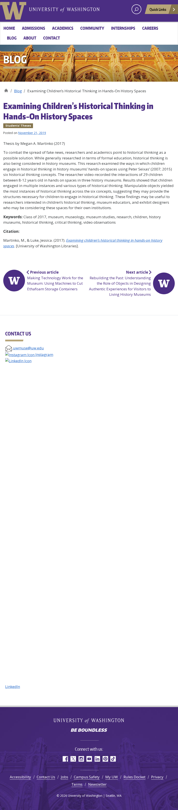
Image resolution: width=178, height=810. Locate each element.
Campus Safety (87, 776)
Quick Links (158, 9)
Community (92, 28)
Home (9, 28)
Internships (123, 28)
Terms (76, 784)
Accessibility (20, 776)
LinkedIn (12, 686)
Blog (11, 38)
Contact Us (46, 776)
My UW (111, 776)
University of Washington (14, 10)
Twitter (73, 759)
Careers (150, 28)
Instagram (44, 354)
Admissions (33, 28)
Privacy (157, 776)
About (29, 38)
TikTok (113, 759)
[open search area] (136, 9)
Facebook (65, 759)
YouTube (89, 759)
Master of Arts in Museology (6, 89)
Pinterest (105, 759)
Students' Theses (18, 125)
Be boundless (89, 730)
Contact (51, 38)
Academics (62, 28)
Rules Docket (134, 776)
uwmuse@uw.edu (28, 347)
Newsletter (97, 784)
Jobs (64, 776)
